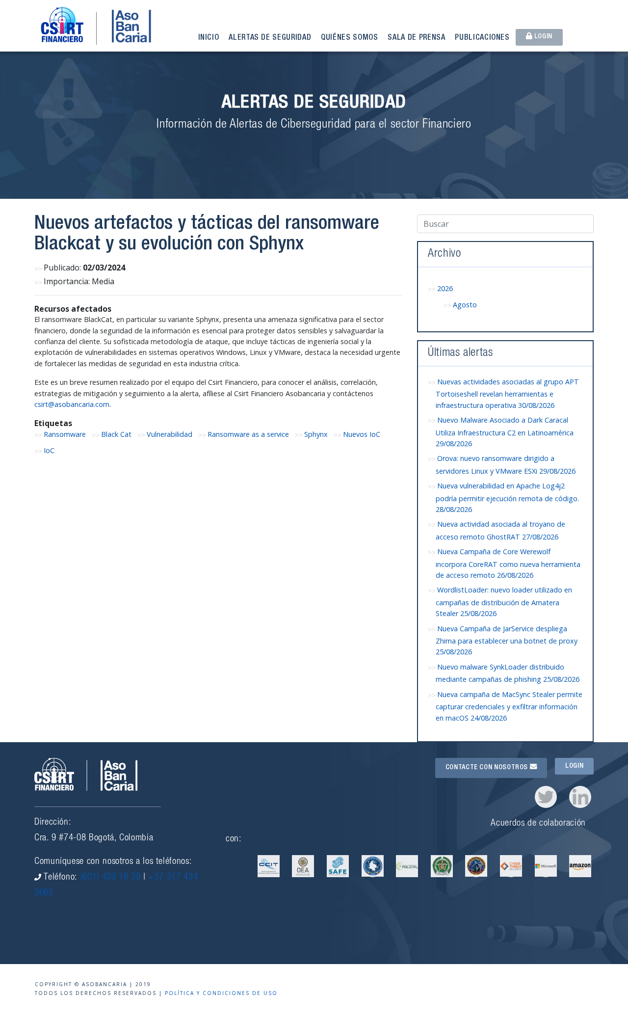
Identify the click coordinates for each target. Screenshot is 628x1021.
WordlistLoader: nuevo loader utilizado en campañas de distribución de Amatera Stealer (504, 601)
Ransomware (65, 434)
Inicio (208, 38)
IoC (49, 450)
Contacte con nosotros (487, 767)
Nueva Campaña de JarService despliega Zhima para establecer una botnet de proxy (506, 640)
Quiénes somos (349, 38)
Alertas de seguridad (270, 38)
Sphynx (316, 434)
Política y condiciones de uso (221, 993)
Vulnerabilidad (169, 434)
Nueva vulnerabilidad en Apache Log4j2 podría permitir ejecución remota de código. (507, 497)
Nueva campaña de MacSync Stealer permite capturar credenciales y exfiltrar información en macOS (509, 706)
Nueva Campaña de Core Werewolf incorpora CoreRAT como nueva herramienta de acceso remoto (508, 563)
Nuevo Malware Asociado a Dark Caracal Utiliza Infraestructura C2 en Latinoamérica (505, 431)
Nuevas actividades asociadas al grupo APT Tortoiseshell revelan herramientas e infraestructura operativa (507, 393)
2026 (445, 288)
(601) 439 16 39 (110, 877)
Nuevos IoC (361, 434)
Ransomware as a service (248, 434)
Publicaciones (482, 38)
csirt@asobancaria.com (71, 404)
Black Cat (116, 434)
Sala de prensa (416, 38)
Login (542, 36)
